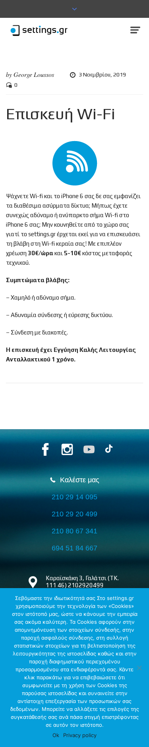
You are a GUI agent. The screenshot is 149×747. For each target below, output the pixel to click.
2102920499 (86, 585)
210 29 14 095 (74, 497)
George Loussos (34, 74)
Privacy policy (80, 735)
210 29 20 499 (74, 514)
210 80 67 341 (74, 531)
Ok (55, 735)
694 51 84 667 (74, 548)
